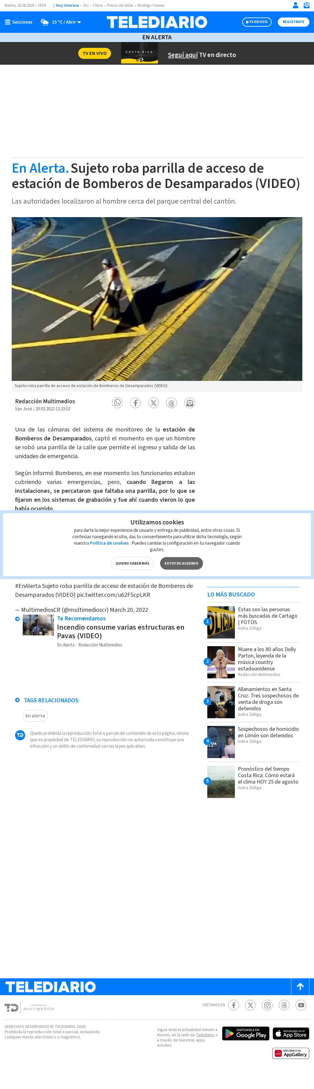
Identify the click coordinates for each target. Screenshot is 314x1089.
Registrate (293, 22)
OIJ (86, 5)
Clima (98, 5)
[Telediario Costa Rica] (157, 22)
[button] (117, 403)
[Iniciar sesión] (296, 5)
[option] (157, 304)
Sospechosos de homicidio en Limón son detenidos (268, 732)
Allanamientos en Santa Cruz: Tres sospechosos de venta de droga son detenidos (268, 698)
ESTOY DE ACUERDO (181, 563)
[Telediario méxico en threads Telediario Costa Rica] (284, 1005)
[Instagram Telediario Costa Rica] (267, 1005)
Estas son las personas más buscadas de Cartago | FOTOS (267, 616)
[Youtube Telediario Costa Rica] (301, 1005)
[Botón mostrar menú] (20, 22)
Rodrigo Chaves (151, 5)
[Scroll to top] (300, 986)
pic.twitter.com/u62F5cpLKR (113, 595)
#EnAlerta (28, 586)
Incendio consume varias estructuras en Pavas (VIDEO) (121, 631)
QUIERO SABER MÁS (132, 563)
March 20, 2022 (129, 610)
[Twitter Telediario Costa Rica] (250, 1005)
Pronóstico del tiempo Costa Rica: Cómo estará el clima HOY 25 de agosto (268, 775)
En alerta (35, 715)
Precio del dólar (120, 5)
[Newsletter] (306, 6)
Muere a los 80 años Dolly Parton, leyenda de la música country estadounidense (267, 659)
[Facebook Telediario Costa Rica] (233, 1005)
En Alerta (157, 37)
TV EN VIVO (258, 22)
